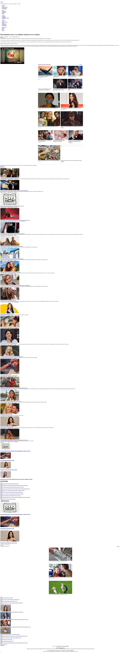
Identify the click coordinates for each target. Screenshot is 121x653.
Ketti (8, 179)
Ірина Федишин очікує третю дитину (6, 414)
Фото (3, 28)
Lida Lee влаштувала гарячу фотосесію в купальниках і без (9, 327)
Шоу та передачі (4, 7)
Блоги (3, 30)
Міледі (3, 18)
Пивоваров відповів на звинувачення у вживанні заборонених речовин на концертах (14, 190)
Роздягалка (16, 328)
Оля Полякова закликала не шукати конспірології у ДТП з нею (10, 495)
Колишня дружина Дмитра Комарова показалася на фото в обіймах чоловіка (16, 479)
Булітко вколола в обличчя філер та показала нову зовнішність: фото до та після (14, 619)
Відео (3, 13)
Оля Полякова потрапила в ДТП (5, 374)
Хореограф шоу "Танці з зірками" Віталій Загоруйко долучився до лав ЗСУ (12, 233)
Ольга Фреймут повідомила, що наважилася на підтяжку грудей (10, 401)
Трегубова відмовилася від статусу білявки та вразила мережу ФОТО (11, 356)
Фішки (1, 36)
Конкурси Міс (4, 8)
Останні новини (4, 481)
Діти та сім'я (4, 27)
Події (3, 6)
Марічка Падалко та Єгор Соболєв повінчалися (8, 300)
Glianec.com (59, 646)
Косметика (4, 12)
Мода (3, 10)
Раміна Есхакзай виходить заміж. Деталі (6, 426)
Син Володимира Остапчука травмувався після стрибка (9, 483)
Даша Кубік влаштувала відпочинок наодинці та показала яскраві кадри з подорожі (13, 642)
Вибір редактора (5, 500)
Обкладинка (4, 11)
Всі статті (3, 5)
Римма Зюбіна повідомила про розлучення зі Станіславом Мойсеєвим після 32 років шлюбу (15, 285)
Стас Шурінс (2, 166)
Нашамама (4, 17)
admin (9, 207)
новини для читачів (3, 644)
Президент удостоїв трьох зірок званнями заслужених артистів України (11, 258)
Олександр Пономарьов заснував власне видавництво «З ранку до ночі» (12, 487)
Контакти (3, 16)
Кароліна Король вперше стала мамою (6, 597)
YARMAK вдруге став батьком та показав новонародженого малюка (11, 246)
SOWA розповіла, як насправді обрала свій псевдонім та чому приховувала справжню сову (15, 220)
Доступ (3, 15)
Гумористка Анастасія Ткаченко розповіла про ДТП (8, 343)
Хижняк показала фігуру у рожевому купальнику (10, 634)
